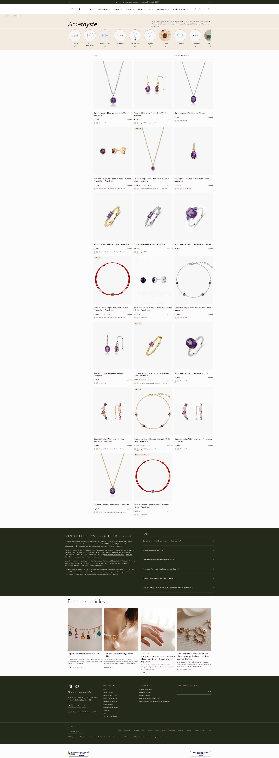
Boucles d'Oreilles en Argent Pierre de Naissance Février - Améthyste (153, 309)
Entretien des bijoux (110, 695)
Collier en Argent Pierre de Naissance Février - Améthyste (112, 114)
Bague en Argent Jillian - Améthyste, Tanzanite (192, 244)
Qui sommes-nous (145, 689)
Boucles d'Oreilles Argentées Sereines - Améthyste (109, 374)
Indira (75, 737)
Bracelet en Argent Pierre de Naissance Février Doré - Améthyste (152, 440)
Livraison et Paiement (110, 701)
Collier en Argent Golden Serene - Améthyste (111, 505)
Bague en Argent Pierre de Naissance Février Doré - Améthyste (151, 374)
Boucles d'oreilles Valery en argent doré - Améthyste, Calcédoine (109, 440)
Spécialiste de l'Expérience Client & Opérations (154, 701)
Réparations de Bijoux (110, 707)
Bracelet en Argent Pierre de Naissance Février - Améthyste (193, 309)
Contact (106, 710)
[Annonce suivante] (209, 2)
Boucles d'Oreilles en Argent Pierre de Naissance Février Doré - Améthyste (113, 180)
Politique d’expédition (139, 737)
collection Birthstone (84, 574)
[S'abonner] (209, 692)
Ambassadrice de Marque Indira (149, 698)
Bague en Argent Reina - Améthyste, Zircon (191, 373)
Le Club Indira (108, 692)
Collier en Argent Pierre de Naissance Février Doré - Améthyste (151, 180)
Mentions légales (153, 737)
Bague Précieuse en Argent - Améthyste (149, 244)
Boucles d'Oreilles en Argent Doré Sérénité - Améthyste (151, 114)
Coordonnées (165, 737)
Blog (104, 713)
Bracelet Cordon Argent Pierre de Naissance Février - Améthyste (151, 506)
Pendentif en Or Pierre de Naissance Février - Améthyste (192, 180)
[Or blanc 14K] (178, 381)
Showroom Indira (145, 692)
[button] (91, 9)
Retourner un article (110, 698)
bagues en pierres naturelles (114, 555)
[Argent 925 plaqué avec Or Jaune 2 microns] (97, 123)
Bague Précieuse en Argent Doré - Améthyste (111, 244)
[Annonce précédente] (69, 2)
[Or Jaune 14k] (181, 189)
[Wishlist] (194, 9)
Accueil (8, 16)
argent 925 (114, 574)
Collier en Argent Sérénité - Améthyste (189, 113)
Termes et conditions (110, 716)
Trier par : (177, 55)
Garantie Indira (108, 704)
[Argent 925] (94, 123)
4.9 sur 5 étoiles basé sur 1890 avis (88, 712)
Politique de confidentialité (106, 737)
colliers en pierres (94, 557)
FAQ (104, 689)
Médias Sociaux (144, 695)
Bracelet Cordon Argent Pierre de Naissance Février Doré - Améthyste (111, 309)
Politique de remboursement (87, 737)
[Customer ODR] (200, 756)
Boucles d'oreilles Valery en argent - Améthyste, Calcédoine (193, 440)
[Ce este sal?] (78, 756)
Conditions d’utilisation (123, 737)
